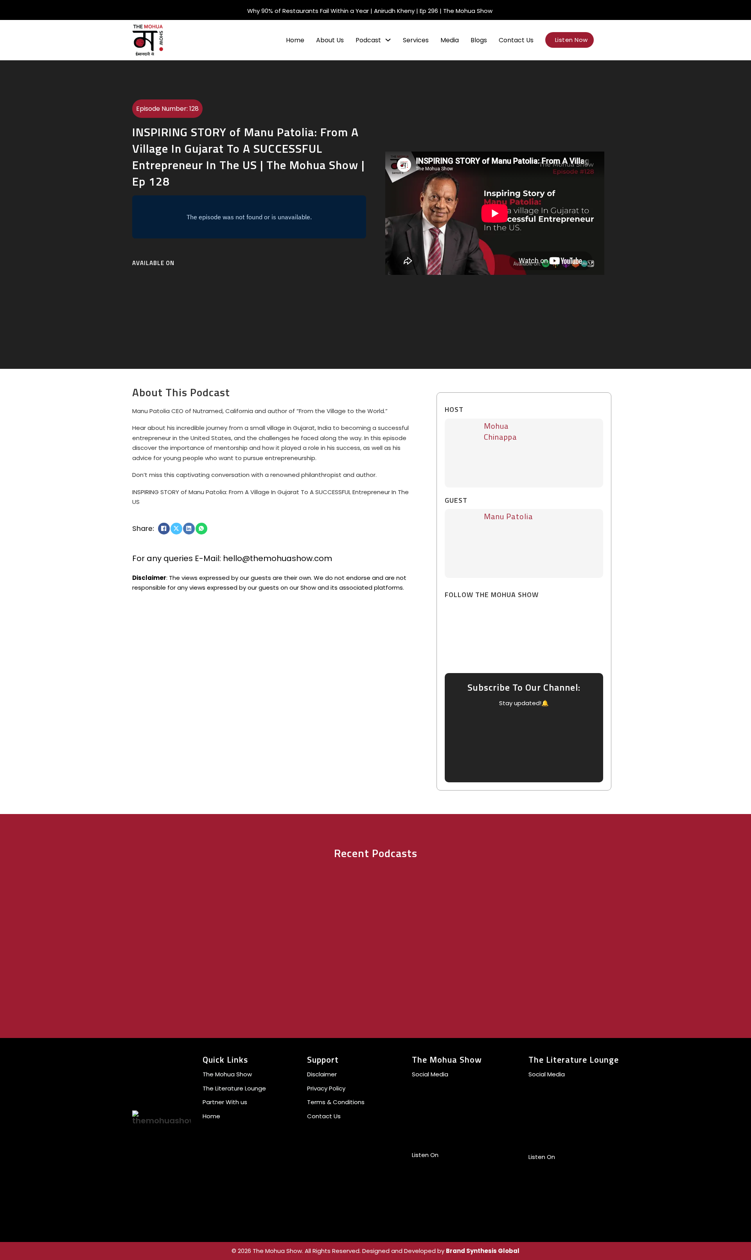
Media (449, 40)
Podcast (368, 40)
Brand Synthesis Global (482, 1251)
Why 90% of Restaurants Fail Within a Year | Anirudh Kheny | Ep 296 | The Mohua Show (369, 11)
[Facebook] (164, 528)
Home (295, 40)
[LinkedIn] (189, 528)
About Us (330, 40)
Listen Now (571, 40)
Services (416, 40)
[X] (176, 528)
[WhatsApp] (201, 528)
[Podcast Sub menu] (388, 40)
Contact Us (516, 40)
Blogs (479, 40)
